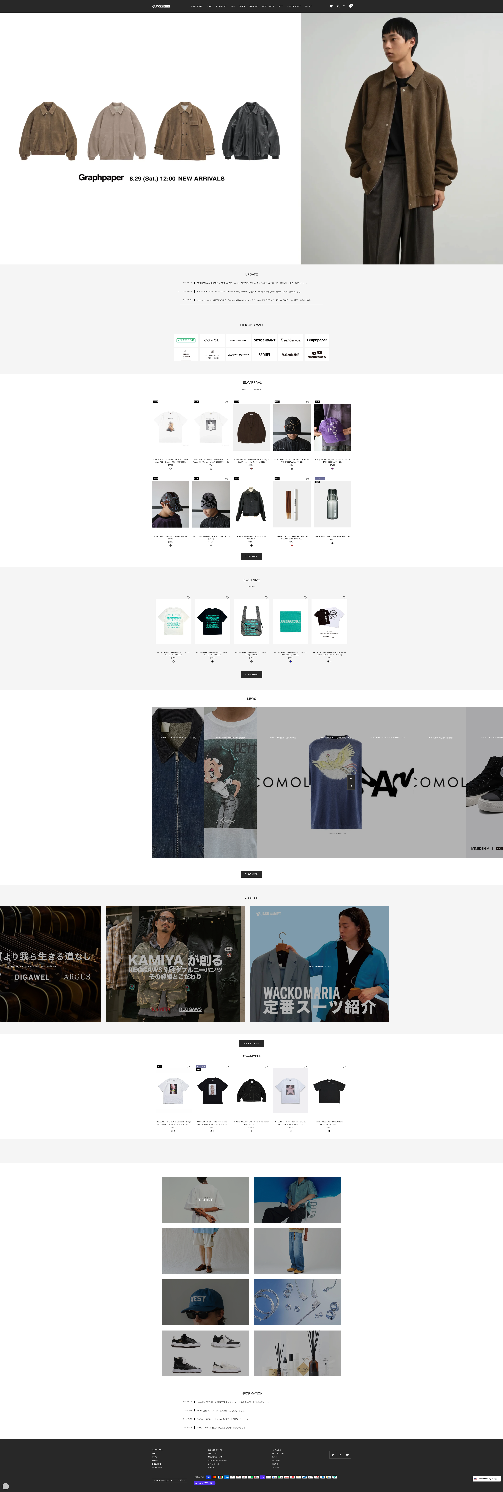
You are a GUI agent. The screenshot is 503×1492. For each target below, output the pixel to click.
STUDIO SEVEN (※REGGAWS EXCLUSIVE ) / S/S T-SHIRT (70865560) (173, 654)
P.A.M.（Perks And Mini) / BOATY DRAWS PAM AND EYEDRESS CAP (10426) (332, 461)
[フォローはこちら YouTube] (347, 1454)
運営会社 (275, 1464)
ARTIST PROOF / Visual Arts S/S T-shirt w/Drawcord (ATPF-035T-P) (329, 1123)
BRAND (209, 6)
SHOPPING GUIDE (294, 6)
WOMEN (242, 6)
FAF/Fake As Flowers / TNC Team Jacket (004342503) (251, 538)
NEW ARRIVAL (221, 6)
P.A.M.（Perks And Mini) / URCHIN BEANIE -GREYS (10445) (211, 538)
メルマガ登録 (276, 1450)
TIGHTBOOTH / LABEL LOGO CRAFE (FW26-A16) (332, 536)
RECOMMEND (157, 1467)
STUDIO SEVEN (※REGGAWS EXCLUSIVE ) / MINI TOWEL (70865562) (290, 654)
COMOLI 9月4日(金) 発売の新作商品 (283, 738)
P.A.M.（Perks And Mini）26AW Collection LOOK (387, 738)
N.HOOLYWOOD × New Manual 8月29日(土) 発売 (178, 738)
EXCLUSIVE (253, 6)
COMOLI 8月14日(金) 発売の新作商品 (440, 738)
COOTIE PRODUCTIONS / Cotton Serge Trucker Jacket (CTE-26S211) (251, 1123)
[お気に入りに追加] (186, 402)
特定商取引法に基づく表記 (217, 1460)
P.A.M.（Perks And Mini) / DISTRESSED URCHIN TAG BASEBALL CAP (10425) (291, 461)
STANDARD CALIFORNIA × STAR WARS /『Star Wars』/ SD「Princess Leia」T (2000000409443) (211, 461)
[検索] (338, 6)
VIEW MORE (251, 556)
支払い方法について (215, 1457)
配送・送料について (215, 1450)
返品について (212, 1453)
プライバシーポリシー (215, 1464)
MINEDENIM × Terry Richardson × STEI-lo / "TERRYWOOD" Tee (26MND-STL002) (290, 1123)
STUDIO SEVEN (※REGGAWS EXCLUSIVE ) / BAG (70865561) (251, 654)
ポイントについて (278, 1453)
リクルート (276, 1467)
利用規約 (211, 1467)
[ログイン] (344, 6)
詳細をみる (251, 245)
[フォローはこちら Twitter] (333, 1454)
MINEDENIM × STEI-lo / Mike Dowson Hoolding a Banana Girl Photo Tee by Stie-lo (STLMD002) (173, 1123)
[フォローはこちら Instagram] (340, 1454)
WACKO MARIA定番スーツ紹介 (319, 966)
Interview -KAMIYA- (175, 966)
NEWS (280, 6)
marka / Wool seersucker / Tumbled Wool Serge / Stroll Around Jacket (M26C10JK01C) (251, 461)
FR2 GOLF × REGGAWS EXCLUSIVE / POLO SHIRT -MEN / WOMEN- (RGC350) (329, 654)
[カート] (349, 6)
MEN (233, 6)
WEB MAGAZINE (268, 6)
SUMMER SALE (196, 6)
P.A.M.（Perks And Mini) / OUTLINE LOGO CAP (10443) (170, 538)
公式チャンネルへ (251, 1044)
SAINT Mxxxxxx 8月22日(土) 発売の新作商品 (335, 738)
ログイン (275, 1457)
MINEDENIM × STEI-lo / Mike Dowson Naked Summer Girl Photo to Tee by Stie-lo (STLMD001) (212, 1123)
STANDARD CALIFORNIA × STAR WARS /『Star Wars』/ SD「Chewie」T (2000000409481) (170, 461)
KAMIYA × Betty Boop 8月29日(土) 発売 (230, 738)
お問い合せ (276, 1460)
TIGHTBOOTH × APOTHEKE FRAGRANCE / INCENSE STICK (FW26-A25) (292, 538)
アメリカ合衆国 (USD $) (163, 1480)
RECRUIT (308, 6)
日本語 (180, 1480)
